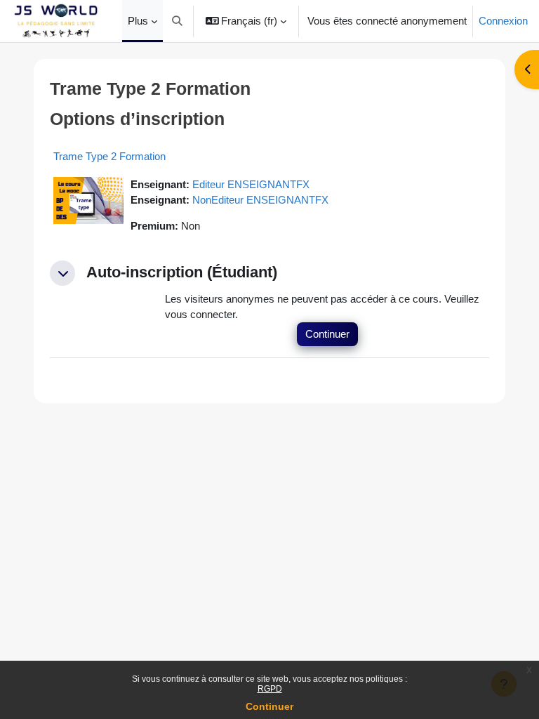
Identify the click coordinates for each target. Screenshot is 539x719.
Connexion (503, 21)
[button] (177, 21)
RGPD (270, 689)
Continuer (269, 706)
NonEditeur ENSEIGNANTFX (260, 200)
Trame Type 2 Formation (109, 156)
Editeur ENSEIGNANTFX (251, 184)
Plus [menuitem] (138, 21)
